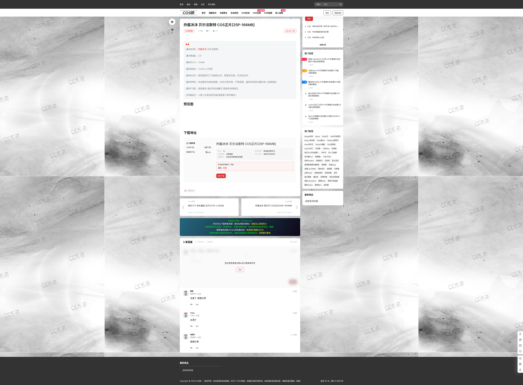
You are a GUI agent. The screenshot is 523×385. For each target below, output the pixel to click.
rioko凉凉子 (309, 144)
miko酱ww (321, 140)
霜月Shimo (309, 185)
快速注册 (338, 13)
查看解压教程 (264, 233)
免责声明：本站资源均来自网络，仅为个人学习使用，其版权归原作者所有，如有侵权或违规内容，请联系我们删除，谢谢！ (253, 381)
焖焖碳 (329, 169)
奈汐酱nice (309, 157)
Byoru (317, 136)
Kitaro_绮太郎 (310, 140)
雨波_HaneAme (310, 181)
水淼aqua (332, 165)
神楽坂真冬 (318, 173)
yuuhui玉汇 (309, 149)
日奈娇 (327, 161)
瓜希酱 (336, 169)
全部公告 (323, 45)
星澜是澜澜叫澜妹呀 (312, 165)
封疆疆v (318, 157)
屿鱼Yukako (309, 161)
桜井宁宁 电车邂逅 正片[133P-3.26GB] (206, 205)
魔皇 (191, 291)
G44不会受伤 (335, 136)
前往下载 (291, 31)
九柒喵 (317, 149)
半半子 (323, 153)
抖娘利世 (319, 161)
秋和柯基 (328, 173)
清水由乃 (321, 169)
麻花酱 (326, 185)
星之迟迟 (335, 161)
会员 (203, 4)
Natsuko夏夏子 (333, 140)
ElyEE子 (325, 136)
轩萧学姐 (324, 177)
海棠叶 (192, 335)
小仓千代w (327, 157)
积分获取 (211, 4)
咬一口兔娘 (333, 153)
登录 (327, 13)
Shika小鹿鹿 (320, 144)
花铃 (335, 173)
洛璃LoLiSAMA (310, 169)
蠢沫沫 (315, 177)
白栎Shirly (308, 173)
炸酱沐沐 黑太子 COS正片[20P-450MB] (273, 205)
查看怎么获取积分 (259, 224)
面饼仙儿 (318, 185)
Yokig (192, 313)
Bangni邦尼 (309, 136)
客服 (195, 4)
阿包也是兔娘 (334, 177)
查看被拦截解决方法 (255, 230)
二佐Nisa (326, 149)
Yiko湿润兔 (331, 144)
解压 (188, 4)
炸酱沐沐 (202, 49)
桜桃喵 (324, 165)
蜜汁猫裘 (308, 177)
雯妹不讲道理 (333, 181)
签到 (181, 4)
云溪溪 (334, 149)
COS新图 (189, 31)
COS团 (198, 381)
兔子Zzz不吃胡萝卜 (312, 153)
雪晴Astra (322, 181)
